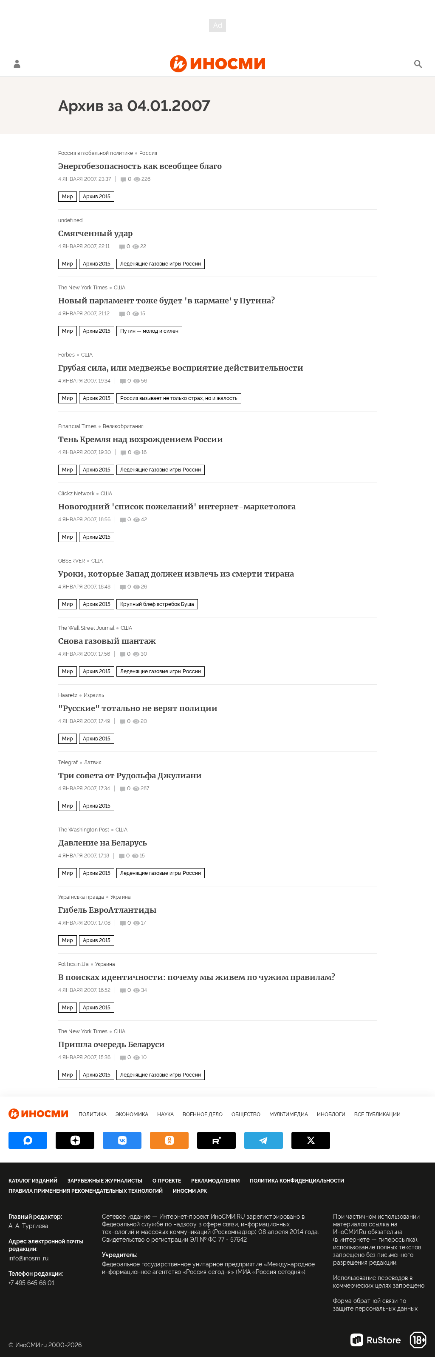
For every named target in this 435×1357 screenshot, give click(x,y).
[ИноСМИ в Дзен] (75, 1140)
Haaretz (67, 695)
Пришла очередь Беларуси (111, 1044)
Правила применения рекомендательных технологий (85, 1191)
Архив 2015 (96, 197)
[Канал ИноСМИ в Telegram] (263, 1140)
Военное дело (203, 1114)
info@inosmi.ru (28, 1258)
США (119, 288)
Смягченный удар (95, 233)
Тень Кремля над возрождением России (140, 439)
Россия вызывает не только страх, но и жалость (178, 398)
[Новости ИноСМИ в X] (310, 1140)
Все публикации (377, 1114)
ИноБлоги (331, 1114)
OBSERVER (71, 561)
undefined (70, 220)
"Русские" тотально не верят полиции (138, 708)
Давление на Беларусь (102, 843)
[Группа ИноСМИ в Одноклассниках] (169, 1140)
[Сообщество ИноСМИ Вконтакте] (122, 1140)
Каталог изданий (32, 1181)
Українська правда (81, 897)
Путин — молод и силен (149, 331)
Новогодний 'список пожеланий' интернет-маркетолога (177, 506)
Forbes (66, 355)
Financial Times (77, 426)
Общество (246, 1114)
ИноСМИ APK (190, 1191)
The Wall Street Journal (86, 628)
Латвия (93, 763)
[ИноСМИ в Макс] (27, 1140)
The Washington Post (83, 830)
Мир (67, 197)
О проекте (167, 1181)
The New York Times (82, 288)
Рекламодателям (215, 1181)
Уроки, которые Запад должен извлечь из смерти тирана (176, 574)
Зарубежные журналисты (105, 1181)
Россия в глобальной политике (95, 153)
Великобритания (123, 426)
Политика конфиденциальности (297, 1181)
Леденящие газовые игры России (160, 264)
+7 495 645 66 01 (31, 1283)
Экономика (132, 1114)
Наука (165, 1114)
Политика (93, 1114)
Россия (148, 153)
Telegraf (68, 763)
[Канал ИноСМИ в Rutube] (216, 1140)
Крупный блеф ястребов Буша (157, 604)
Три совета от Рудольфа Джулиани (130, 775)
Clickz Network (76, 494)
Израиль (94, 695)
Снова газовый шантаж (107, 641)
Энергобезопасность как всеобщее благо (140, 166)
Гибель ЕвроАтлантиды (107, 910)
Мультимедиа (288, 1114)
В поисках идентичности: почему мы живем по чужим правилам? (196, 977)
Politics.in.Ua (73, 964)
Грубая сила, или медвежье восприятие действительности (180, 368)
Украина (120, 897)
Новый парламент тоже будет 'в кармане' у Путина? (166, 301)
